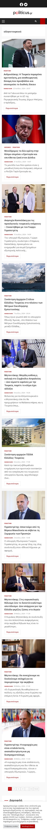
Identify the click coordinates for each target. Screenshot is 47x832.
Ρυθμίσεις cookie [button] (11, 826)
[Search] (36, 21)
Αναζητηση (42, 21)
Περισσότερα (12, 108)
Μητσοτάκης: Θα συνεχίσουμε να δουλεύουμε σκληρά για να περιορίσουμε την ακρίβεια (23, 653)
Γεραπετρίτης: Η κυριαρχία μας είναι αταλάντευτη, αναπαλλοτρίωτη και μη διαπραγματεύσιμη (23, 723)
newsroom (8, 88)
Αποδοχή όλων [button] (27, 826)
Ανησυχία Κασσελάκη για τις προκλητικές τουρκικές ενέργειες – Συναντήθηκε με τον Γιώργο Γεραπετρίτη (23, 198)
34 (31, 789)
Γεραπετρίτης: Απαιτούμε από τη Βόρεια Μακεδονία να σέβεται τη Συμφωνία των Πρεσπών (23, 505)
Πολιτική (7, 70)
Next (36, 789)
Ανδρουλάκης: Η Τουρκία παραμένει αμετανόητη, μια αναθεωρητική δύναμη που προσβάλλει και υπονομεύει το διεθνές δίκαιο (23, 53)
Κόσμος (7, 147)
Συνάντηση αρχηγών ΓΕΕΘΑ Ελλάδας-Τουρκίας (23, 432)
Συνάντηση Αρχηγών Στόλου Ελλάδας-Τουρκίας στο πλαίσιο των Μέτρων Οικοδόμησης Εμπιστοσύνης (23, 277)
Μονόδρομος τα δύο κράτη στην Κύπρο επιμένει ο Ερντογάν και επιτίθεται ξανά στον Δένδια (23, 129)
